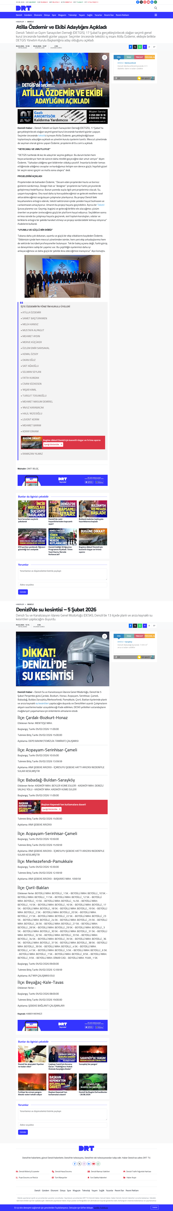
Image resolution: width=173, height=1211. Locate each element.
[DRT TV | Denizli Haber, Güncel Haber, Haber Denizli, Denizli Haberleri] (23, 8)
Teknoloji (72, 15)
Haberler (20, 21)
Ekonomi (38, 15)
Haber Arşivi (131, 1177)
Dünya (47, 15)
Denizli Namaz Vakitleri (100, 1171)
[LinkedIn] (89, 1164)
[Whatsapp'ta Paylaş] (140, 47)
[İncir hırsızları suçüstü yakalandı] (32, 509)
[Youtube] (93, 1164)
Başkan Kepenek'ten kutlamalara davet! (58, 1093)
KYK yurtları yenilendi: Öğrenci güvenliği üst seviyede (31, 548)
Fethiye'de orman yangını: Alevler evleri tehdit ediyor (30, 1093)
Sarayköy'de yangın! (88, 1064)
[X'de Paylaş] (135, 47)
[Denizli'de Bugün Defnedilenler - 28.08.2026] (93, 1082)
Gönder (23, 592)
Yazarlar (98, 15)
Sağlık (89, 15)
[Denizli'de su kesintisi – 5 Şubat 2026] (62, 659)
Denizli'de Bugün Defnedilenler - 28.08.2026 (93, 1093)
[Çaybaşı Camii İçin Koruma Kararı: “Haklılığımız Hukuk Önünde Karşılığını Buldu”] (63, 1054)
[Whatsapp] (98, 1164)
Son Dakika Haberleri (98, 1177)
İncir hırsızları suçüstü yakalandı (28, 520)
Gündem (28, 15)
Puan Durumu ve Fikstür (28, 1177)
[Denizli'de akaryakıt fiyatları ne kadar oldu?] (32, 1054)
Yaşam (82, 15)
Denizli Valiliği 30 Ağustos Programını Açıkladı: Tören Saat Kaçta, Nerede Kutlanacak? (60, 550)
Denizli (19, 15)
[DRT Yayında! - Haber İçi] (63, 480)
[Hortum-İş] (63, 116)
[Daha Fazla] (145, 47)
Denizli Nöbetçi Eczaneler (29, 1171)
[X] (79, 1164)
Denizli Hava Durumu (63, 1171)
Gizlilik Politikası (101, 1208)
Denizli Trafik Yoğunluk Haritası (138, 1171)
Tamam (154, 1207)
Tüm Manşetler (61, 1177)
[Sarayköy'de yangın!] (93, 1054)
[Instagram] (84, 1164)
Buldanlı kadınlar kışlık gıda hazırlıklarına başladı (91, 520)
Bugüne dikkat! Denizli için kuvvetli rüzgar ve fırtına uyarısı (91, 549)
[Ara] (155, 8)
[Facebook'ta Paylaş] (130, 47)
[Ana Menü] (156, 15)
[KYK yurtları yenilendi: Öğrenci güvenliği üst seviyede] (32, 537)
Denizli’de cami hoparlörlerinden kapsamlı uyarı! (60, 521)
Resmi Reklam (122, 15)
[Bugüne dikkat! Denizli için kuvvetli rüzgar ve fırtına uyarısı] (93, 537)
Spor (54, 15)
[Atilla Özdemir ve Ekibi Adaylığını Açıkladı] (62, 80)
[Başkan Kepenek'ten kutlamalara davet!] (63, 1082)
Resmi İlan (109, 15)
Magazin (62, 15)
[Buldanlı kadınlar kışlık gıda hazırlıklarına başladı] (93, 509)
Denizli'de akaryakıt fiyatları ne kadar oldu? (31, 1065)
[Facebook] (75, 1164)
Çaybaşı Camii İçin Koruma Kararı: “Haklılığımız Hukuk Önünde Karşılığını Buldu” (60, 1066)
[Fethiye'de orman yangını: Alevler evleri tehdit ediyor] (32, 1082)
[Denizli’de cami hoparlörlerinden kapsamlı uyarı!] (63, 509)
